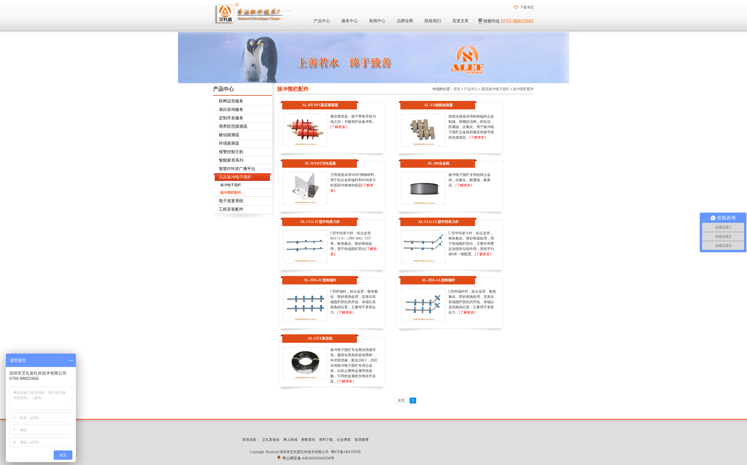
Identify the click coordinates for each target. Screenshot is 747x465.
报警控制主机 (231, 152)
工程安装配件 (231, 209)
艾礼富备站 (271, 440)
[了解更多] (338, 127)
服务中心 (349, 21)
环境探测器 (229, 143)
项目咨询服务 (231, 109)
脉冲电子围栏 (230, 185)
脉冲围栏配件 (230, 192)
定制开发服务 (231, 118)
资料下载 (326, 440)
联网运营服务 (231, 101)
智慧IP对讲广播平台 (237, 169)
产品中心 (322, 21)
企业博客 (344, 440)
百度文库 (460, 21)
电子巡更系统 (231, 201)
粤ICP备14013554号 (346, 452)
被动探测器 (229, 135)
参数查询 (308, 440)
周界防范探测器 (233, 126)
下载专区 (527, 7)
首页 (456, 89)
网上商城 (290, 440)
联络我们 (433, 21)
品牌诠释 (405, 21)
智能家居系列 (231, 160)
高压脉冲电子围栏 (235, 177)
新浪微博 (362, 440)
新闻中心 (377, 21)
